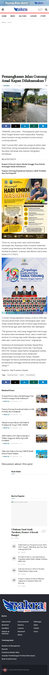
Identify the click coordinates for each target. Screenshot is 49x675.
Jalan (22, 375)
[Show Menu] (3, 9)
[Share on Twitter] (15, 126)
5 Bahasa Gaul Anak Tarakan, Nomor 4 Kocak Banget (24, 532)
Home (4, 16)
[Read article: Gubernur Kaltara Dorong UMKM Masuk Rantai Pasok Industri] (41, 454)
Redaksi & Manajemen (11, 646)
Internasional (23, 622)
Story (43, 16)
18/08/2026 (15, 443)
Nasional (21, 631)
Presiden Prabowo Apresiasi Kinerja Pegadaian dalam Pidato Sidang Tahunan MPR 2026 (32, 559)
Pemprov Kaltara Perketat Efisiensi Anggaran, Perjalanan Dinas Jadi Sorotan (31, 581)
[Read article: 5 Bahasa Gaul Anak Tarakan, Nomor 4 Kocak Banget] (29, 513)
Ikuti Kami (16, 471)
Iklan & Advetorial (9, 659)
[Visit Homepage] (20, 9)
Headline (5, 628)
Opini (36, 625)
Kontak (5, 649)
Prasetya (6, 401)
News (12, 16)
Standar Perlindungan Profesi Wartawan (18, 656)
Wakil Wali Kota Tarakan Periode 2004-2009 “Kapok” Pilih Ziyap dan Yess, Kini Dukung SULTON (32, 547)
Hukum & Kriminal (5, 632)
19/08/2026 (15, 401)
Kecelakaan (30, 375)
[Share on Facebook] (6, 126)
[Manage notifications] (5, 670)
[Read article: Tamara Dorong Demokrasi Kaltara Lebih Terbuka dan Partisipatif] (41, 412)
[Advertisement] (24, 49)
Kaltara (22, 16)
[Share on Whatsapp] (34, 126)
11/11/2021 (17, 86)
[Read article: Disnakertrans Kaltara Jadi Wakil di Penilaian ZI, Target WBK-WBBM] (41, 425)
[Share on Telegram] (43, 126)
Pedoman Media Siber (10, 652)
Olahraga (37, 622)
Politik (36, 628)
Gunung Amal (12, 375)
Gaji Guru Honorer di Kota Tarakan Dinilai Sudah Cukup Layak (31, 570)
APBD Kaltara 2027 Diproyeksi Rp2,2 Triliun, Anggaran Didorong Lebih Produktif (16, 438)
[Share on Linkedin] (25, 126)
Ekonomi (5, 625)
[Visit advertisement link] (24, 3)
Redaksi (7, 86)
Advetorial (6, 622)
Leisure (33, 16)
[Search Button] (46, 9)
